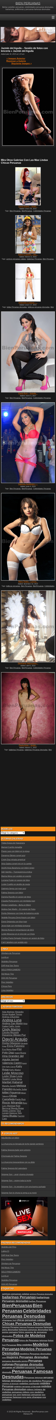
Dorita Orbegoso (11, 1043)
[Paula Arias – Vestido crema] (28, 708)
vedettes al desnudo (10, 1384)
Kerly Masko (15, 1070)
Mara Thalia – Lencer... (28, 582)
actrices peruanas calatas (16, 259)
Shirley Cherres (9, 1111)
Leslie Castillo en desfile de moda (15, 884)
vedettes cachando (29, 1383)
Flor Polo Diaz (12, 1050)
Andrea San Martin (12, 1023)
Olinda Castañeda (9, 1097)
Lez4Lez (5, 957)
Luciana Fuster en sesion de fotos (15, 880)
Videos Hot (11, 1133)
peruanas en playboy (13, 1367)
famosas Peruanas (10, 1327)
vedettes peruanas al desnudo (27, 1387)
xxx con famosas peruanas (27, 1394)
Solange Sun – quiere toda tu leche (16, 1181)
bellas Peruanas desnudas (17, 307)
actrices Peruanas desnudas (41, 1294)
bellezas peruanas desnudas (39, 307)
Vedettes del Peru (8, 1247)
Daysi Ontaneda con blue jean (14, 922)
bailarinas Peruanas (34, 259)
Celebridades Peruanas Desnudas (26, 1313)
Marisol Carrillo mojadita (11, 847)
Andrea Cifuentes (10, 1017)
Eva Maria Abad (9, 1049)
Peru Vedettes (7, 982)
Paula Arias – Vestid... (28, 745)
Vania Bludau (9, 1115)
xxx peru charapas (32, 1397)
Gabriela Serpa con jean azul (13, 889)
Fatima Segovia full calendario (14, 1168)
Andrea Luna (11, 1020)
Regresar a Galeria (16, 61)
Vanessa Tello (15, 1113)
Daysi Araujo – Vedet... (28, 206)
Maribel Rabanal (12, 1082)
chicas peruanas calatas (31, 1320)
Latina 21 (5, 1251)
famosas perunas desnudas (33, 1329)
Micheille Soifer (20, 1089)
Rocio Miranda (12, 1102)
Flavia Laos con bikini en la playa (15, 851)
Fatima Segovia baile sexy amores (15, 1150)
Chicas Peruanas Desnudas (26, 1324)
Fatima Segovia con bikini (12, 893)
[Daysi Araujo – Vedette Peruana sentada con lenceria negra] (28, 186)
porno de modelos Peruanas (37, 1381)
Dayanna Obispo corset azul (13, 856)
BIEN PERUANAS (28, 3)
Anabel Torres (15, 1014)
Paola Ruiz (20, 1099)
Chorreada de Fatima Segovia (14, 1156)
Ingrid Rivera (20, 1053)
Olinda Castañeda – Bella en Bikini (16, 905)
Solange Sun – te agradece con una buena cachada (23, 1187)
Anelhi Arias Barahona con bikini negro (17, 868)
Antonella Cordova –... (28, 303)
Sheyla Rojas (17, 1108)
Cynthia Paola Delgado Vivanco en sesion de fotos (22, 938)
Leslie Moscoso (12, 1073)
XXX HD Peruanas (9, 978)
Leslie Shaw (9, 1076)
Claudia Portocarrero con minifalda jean (18, 901)
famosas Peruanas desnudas (31, 1327)
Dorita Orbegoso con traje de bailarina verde (20, 913)
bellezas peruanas (13, 586)
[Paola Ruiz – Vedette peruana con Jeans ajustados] (28, 351)
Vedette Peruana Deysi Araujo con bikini (18, 918)
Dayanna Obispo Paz (14, 1035)
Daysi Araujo (14, 1039)
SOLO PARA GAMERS (10, 970)
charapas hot (9, 1320)
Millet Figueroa (11, 1092)
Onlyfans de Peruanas (10, 953)
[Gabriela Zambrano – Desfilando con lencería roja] (28, 442)
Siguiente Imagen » (21, 63)
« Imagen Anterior (16, 58)
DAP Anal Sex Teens (10, 966)
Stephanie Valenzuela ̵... (28, 663)
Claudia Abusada (10, 1032)
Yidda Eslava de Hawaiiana (13, 843)
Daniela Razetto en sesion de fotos (16, 897)
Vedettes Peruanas (9, 962)
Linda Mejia (16, 1079)
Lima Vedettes (7, 990)
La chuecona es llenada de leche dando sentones (22, 1144)
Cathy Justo (14, 1026)
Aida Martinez (8, 1012)
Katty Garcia (11, 1067)
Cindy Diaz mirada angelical (13, 860)
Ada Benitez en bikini (10, 1138)
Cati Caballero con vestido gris (14, 942)
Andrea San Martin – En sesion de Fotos (18, 909)
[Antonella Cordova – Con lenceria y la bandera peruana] (28, 282)
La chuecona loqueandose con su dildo (18, 1162)
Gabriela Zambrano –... (28, 484)
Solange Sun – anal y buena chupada (17, 1174)
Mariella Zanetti (9, 1086)
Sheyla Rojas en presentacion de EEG (17, 930)
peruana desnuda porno (15, 1361)
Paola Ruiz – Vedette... (27, 393)
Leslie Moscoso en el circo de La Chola (18, 934)
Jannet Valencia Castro (12, 1061)
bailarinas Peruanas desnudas (36, 750)
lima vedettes (24, 1345)
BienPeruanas (27, 211)
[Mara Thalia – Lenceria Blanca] (28, 536)
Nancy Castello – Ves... (28, 254)
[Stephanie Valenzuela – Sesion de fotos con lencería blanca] (28, 626)
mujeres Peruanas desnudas (27, 1357)
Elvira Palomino (16, 1046)
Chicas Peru (6, 986)
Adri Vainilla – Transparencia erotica (16, 872)
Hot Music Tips (7, 974)
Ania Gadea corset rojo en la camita (16, 864)
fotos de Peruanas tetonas (33, 1340)
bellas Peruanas (37, 1301)
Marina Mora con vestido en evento (16, 876)
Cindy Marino (11, 1029)
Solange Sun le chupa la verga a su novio (19, 1193)
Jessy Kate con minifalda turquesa (15, 926)
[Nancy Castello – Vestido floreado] (28, 234)
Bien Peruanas (15, 211)
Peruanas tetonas (33, 1377)
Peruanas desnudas (28, 1364)
